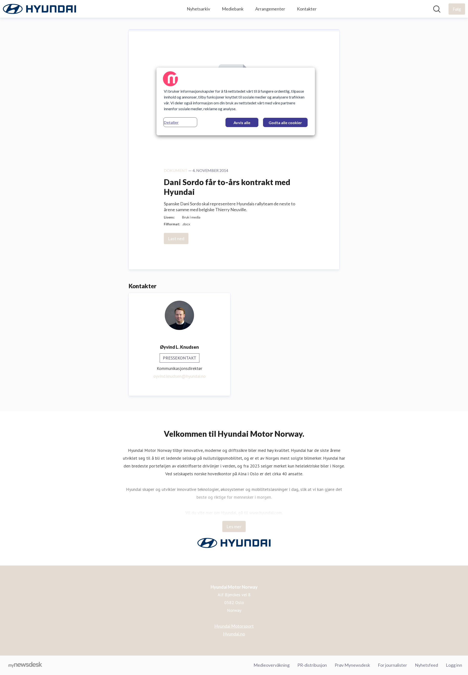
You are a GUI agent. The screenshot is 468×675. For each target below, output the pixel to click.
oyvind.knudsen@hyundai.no (179, 376)
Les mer (234, 526)
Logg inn (454, 665)
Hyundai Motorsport (234, 626)
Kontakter (307, 8)
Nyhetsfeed (426, 665)
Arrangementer (270, 8)
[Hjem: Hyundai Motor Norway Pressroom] (39, 9)
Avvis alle (242, 122)
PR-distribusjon (312, 665)
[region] (235, 101)
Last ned (176, 238)
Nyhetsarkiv (198, 8)
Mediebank (233, 8)
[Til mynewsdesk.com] (25, 665)
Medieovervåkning (272, 665)
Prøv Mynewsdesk (352, 665)
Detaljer (171, 122)
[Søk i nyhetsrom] (437, 9)
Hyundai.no (234, 633)
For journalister (392, 665)
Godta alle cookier (285, 122)
